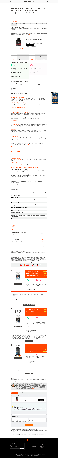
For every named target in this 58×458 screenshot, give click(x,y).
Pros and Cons (32, 23)
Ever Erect (12, 229)
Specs (26, 392)
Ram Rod (12, 226)
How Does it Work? (22, 23)
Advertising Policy (42, 444)
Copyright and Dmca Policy (43, 447)
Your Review (13, 416)
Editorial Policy (42, 443)
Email (30, 417)
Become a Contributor (28, 445)
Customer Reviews (14, 392)
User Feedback (27, 443)
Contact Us (33, 445)
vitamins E (19, 159)
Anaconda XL (13, 225)
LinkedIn (33, 388)
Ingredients (27, 23)
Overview (12, 23)
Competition (37, 23)
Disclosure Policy (42, 446)
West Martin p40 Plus (14, 223)
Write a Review (41, 400)
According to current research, (15, 124)
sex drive (30, 34)
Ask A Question (21, 392)
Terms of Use (34, 444)
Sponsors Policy (42, 445)
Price (46, 23)
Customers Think (42, 23)
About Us (33, 443)
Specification (16, 23)
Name (13, 417)
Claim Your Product (27, 444)
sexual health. (27, 144)
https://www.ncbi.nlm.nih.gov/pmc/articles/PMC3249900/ (32, 381)
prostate (22, 164)
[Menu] (10, 1)
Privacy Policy (34, 446)
